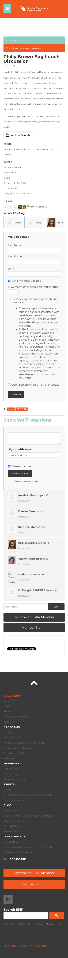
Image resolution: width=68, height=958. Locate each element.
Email (11, 268)
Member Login (11, 774)
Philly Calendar (13, 40)
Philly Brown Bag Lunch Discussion (24, 48)
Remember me (21, 466)
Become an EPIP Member (34, 617)
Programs (11, 727)
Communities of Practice (17, 737)
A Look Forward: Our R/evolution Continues (27, 815)
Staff (6, 706)
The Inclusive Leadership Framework (24, 742)
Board (7, 711)
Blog (7, 805)
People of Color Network (17, 748)
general (11, 409)
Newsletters (10, 831)
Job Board (18, 859)
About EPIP (12, 695)
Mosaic (14, 945)
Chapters (8, 721)
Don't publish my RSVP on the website (35, 384)
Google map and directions (17, 193)
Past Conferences (13, 800)
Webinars (8, 758)
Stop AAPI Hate (12, 826)
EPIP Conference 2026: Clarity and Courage (27, 794)
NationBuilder (40, 945)
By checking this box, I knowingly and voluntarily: (36, 338)
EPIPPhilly (22, 409)
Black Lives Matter (13, 821)
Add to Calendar (21, 135)
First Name (15, 245)
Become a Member (14, 779)
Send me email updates (26, 280)
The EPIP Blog (11, 810)
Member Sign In (34, 628)
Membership (12, 763)
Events (9, 784)
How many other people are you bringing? (34, 286)
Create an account (26, 481)
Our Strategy (14, 836)
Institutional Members (15, 716)
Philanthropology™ (14, 753)
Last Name (15, 256)
